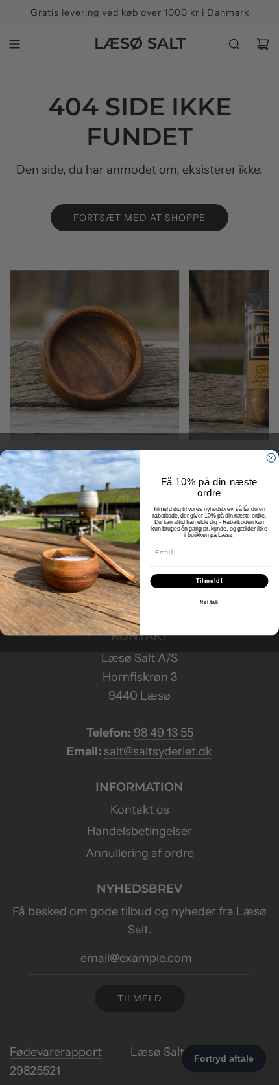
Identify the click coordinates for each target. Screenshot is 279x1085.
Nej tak (209, 602)
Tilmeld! (209, 581)
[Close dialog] (271, 457)
